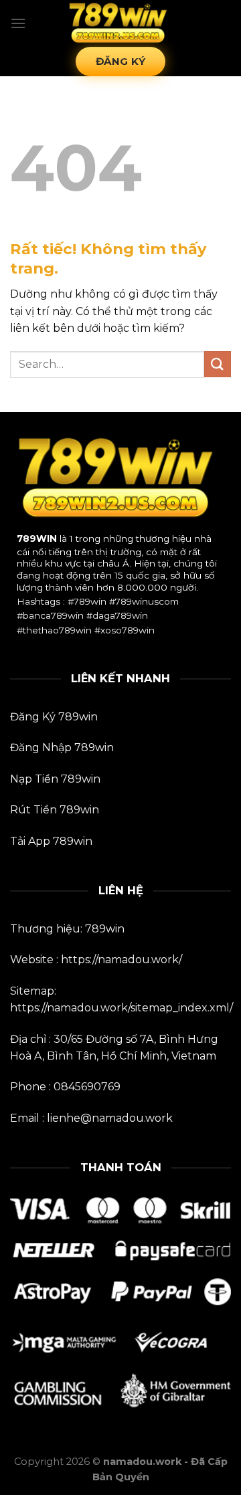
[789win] (120, 23)
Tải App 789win (51, 841)
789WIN (37, 538)
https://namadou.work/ (121, 959)
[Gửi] (217, 364)
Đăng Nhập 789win (62, 747)
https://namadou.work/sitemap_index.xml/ (121, 1007)
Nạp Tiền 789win (55, 779)
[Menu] (18, 23)
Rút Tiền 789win (54, 809)
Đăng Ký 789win (54, 716)
